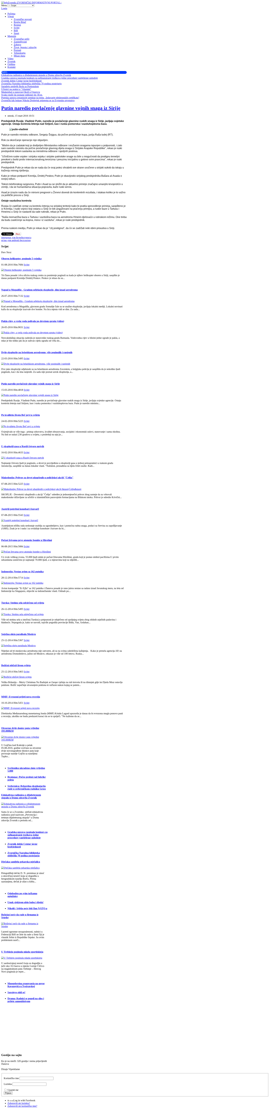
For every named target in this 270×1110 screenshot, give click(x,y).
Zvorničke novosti (23, 19)
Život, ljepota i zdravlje (25, 47)
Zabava (17, 44)
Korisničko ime (11, 1078)
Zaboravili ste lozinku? (19, 1103)
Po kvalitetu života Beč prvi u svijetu (20, 415)
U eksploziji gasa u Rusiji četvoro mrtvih (22, 446)
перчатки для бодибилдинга (16, 237)
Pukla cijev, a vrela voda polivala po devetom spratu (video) (32, 321)
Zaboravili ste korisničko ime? (22, 1106)
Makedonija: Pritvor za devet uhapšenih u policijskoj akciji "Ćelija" (37, 477)
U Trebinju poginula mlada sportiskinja (22, 951)
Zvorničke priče (21, 39)
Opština (11, 64)
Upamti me (13, 1090)
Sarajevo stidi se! (16, 992)
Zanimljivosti (20, 41)
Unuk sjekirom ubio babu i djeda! (25, 902)
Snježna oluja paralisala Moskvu (18, 634)
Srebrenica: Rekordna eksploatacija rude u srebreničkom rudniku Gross (27, 787)
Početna (11, 13)
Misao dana (19, 55)
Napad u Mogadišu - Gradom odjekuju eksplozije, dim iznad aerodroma (39, 289)
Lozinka (8, 1084)
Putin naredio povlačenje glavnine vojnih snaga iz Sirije (60, 108)
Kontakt (11, 67)
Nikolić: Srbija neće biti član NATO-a (27, 908)
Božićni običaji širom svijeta (16, 665)
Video (10, 58)
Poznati (17, 50)
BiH (16, 30)
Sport (16, 33)
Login (4, 8)
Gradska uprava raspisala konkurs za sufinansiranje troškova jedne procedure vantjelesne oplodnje (28, 835)
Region (17, 25)
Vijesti (11, 16)
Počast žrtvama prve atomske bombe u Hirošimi (26, 540)
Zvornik (11, 61)
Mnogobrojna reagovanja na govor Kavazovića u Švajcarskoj (26, 985)
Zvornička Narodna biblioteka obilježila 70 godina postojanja (24, 854)
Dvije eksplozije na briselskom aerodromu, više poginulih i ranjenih (36, 352)
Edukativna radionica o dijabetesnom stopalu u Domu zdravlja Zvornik (21, 796)
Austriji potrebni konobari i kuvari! (20, 509)
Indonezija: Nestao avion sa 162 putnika (22, 571)
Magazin (12, 36)
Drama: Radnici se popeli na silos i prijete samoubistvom (26, 1000)
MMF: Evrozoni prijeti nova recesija (20, 696)
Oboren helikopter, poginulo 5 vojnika (21, 258)
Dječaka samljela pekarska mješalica (20, 861)
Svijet (16, 27)
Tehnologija (19, 53)
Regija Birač (20, 22)
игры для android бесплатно (16, 240)
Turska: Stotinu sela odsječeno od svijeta (22, 602)
